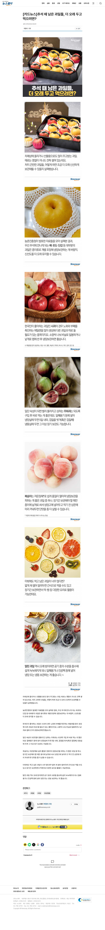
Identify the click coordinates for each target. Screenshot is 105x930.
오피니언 (86, 3)
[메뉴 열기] (93, 3)
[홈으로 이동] (7, 3)
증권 (53, 3)
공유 (79, 28)
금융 (48, 3)
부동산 (74, 3)
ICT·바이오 (66, 3)
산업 (58, 3)
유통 (80, 3)
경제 (43, 3)
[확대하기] (52, 39)
